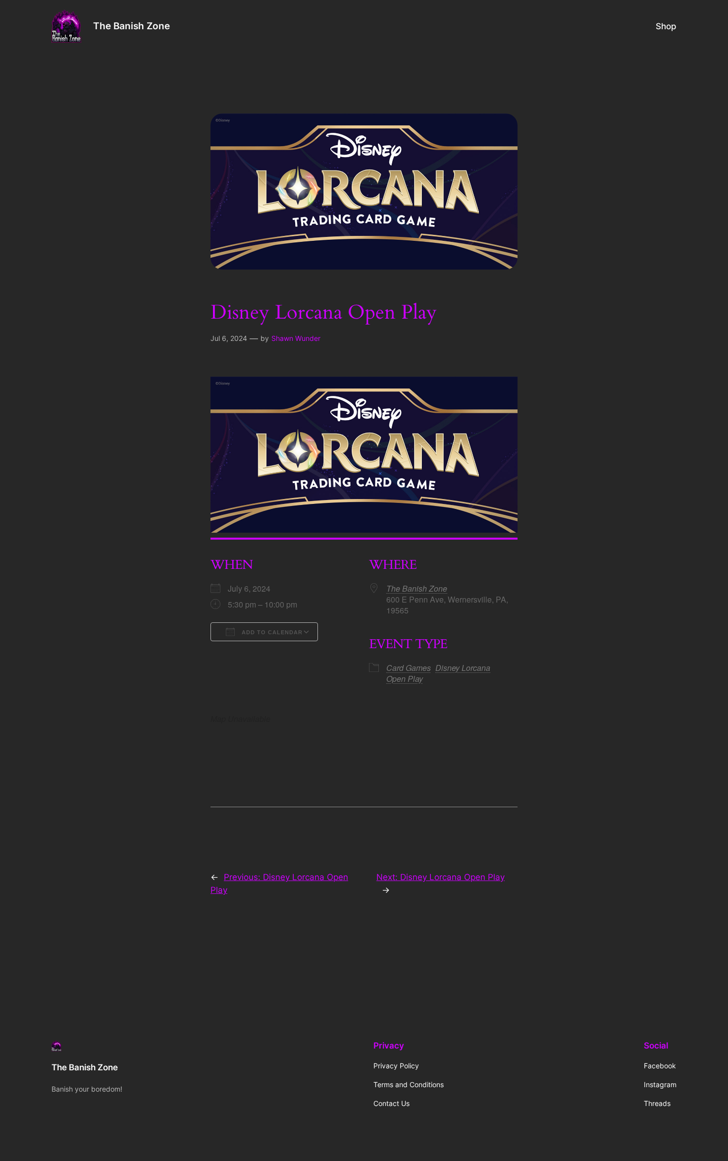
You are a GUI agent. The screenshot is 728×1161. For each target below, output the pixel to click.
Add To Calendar (271, 632)
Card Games (408, 667)
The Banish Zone (131, 26)
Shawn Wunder (295, 338)
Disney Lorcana (462, 667)
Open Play (404, 678)
